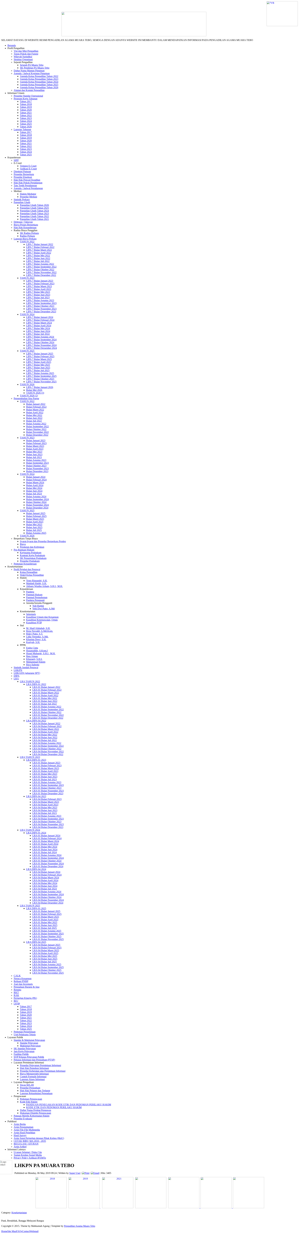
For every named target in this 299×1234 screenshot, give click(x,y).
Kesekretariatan (19, 1212)
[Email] (95, 1173)
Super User (74, 1173)
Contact (26, 1231)
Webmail (34, 1231)
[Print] (85, 1173)
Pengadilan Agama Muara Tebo (79, 1226)
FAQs (19, 1231)
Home (4, 1231)
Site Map (11, 1231)
